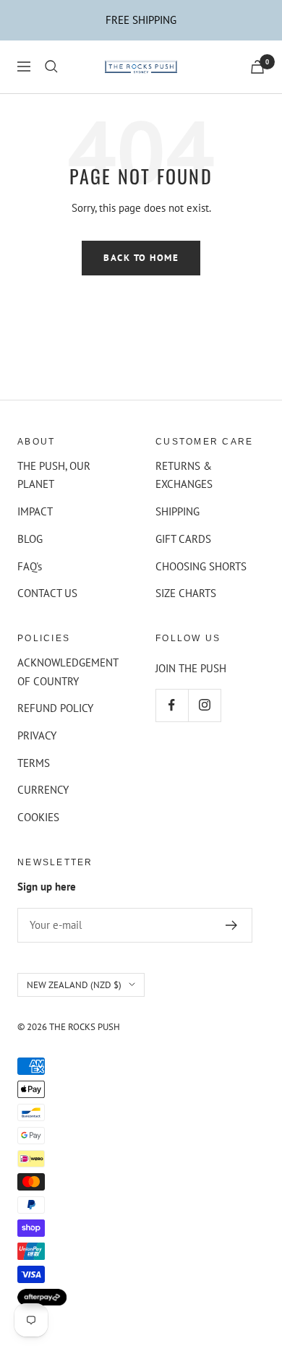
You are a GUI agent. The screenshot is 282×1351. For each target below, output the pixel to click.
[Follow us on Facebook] (171, 705)
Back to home (141, 258)
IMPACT (35, 511)
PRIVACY (36, 735)
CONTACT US (47, 593)
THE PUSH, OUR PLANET (53, 475)
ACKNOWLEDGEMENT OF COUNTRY (67, 672)
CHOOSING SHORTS (201, 566)
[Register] (232, 925)
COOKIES (38, 817)
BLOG (30, 539)
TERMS (33, 763)
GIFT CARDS (183, 539)
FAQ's (29, 566)
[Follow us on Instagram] (204, 705)
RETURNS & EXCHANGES (184, 475)
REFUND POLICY (55, 708)
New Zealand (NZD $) (74, 985)
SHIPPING (177, 511)
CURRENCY (43, 790)
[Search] (51, 66)
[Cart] (257, 67)
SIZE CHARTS (185, 593)
